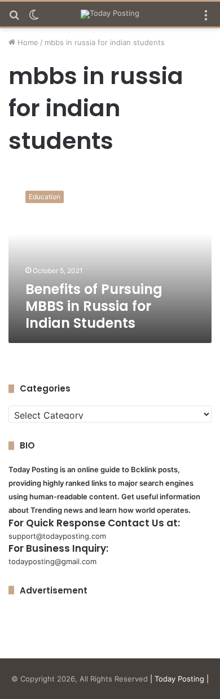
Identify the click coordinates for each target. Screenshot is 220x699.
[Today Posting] (110, 14)
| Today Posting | (179, 678)
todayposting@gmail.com (52, 561)
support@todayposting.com (57, 535)
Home (26, 42)
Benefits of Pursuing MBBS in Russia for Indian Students (93, 306)
